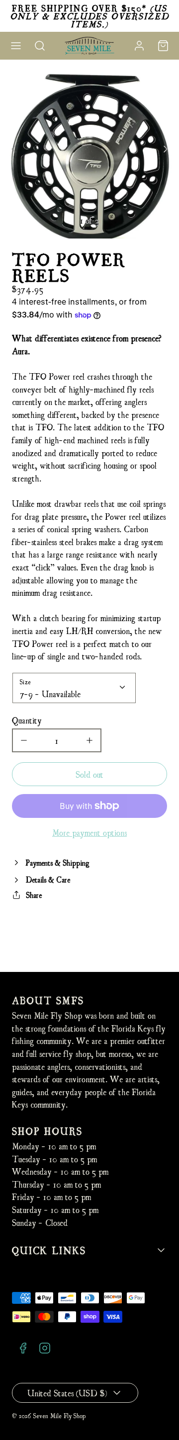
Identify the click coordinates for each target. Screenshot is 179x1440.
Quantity (27, 720)
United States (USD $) (67, 1392)
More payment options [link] (89, 832)
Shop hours (47, 1130)
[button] (16, 46)
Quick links (49, 1250)
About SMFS (48, 1000)
